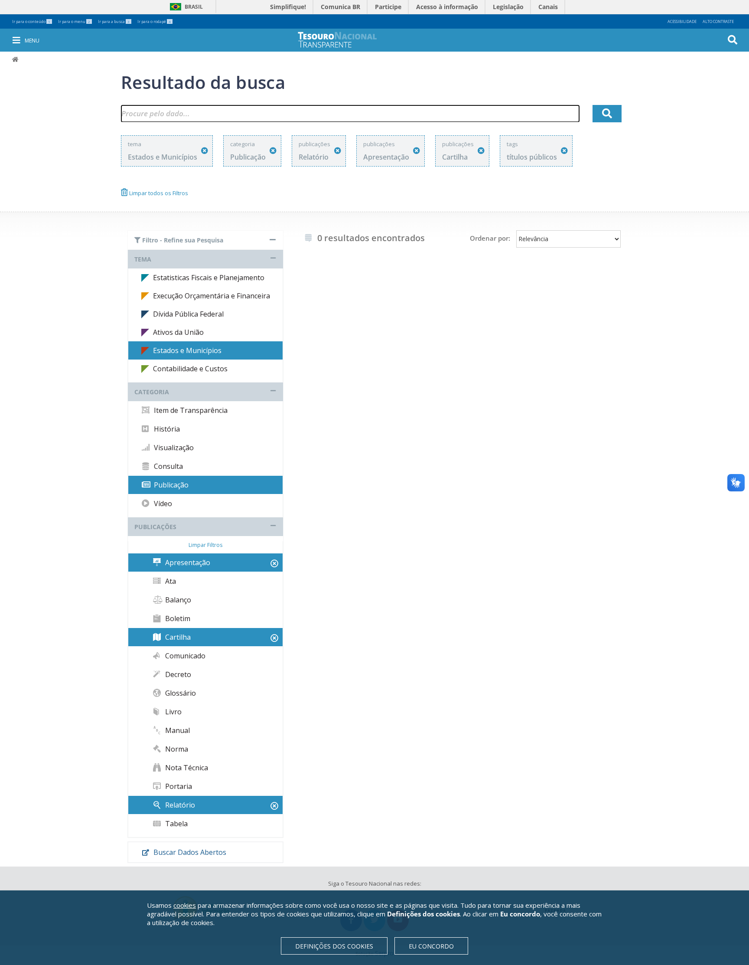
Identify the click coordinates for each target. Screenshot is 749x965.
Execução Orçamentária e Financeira (211, 296)
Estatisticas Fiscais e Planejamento (208, 277)
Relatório (179, 805)
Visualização (173, 447)
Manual (176, 730)
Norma (175, 749)
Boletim (176, 618)
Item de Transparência (190, 410)
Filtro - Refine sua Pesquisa (181, 240)
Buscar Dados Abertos (189, 852)
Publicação (170, 485)
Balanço (177, 600)
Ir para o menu (74, 21)
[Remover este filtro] (204, 151)
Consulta (167, 466)
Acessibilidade (682, 21)
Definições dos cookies (334, 946)
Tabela (175, 823)
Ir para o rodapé (154, 21)
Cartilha (177, 637)
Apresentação (186, 562)
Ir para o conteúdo (31, 21)
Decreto (177, 674)
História (166, 429)
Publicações (155, 527)
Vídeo (162, 503)
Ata (169, 581)
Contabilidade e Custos (190, 368)
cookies (184, 905)
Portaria (177, 786)
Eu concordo (431, 946)
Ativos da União (178, 332)
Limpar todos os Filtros (158, 193)
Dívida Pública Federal (188, 314)
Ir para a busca (114, 21)
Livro (172, 711)
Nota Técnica (185, 767)
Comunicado (184, 656)
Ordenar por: (490, 238)
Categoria (151, 392)
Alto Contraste (718, 21)
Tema (142, 259)
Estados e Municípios (187, 350)
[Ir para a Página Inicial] (343, 40)
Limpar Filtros (205, 545)
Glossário (179, 693)
